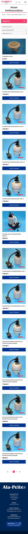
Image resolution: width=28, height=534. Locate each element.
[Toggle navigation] (25, 2)
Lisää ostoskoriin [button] (14, 62)
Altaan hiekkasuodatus (17, 14)
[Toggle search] (16, 2)
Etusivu (3, 14)
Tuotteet (8, 14)
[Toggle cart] (19, 2)
